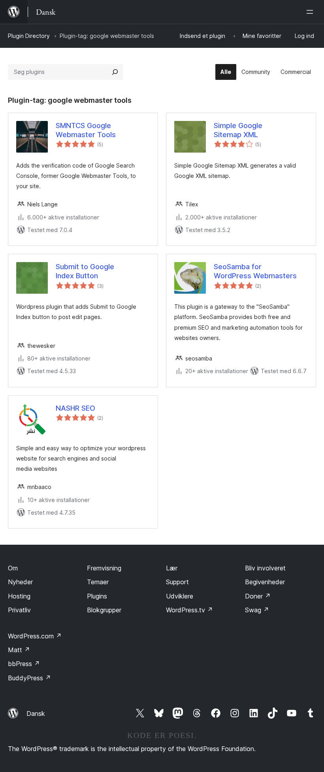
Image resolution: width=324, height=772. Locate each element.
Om (13, 568)
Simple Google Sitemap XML (238, 130)
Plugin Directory (29, 35)
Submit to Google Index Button (85, 271)
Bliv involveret (265, 568)
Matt (19, 650)
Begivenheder (265, 582)
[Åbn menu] (311, 12)
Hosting (19, 596)
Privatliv (19, 610)
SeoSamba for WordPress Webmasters (255, 271)
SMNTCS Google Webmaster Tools (86, 130)
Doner (258, 596)
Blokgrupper (104, 610)
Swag (257, 610)
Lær (171, 568)
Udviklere (179, 596)
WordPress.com (35, 636)
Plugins (97, 596)
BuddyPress (29, 678)
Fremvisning (104, 568)
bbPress (24, 664)
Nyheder (20, 582)
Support (177, 582)
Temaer (98, 582)
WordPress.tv (189, 610)
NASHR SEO (75, 408)
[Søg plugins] (115, 72)
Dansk (35, 713)
